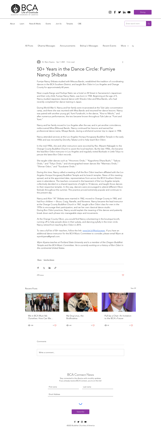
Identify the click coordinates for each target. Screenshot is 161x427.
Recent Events (109, 45)
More (123, 45)
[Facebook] (115, 12)
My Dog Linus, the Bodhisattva (75, 317)
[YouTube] (129, 12)
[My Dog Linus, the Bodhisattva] (81, 302)
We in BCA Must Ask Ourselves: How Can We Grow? (39, 317)
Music (39, 260)
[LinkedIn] (124, 12)
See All (133, 288)
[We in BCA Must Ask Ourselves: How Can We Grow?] (42, 302)
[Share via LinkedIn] (49, 268)
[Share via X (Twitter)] (44, 268)
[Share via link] (55, 268)
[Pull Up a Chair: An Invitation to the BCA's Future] (119, 302)
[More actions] (122, 62)
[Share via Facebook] (38, 268)
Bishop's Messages (89, 45)
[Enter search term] (148, 23)
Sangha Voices (49, 260)
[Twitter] (119, 12)
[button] (133, 46)
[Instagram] (110, 12)
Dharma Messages (46, 45)
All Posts (29, 45)
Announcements (67, 45)
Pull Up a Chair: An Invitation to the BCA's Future (118, 317)
